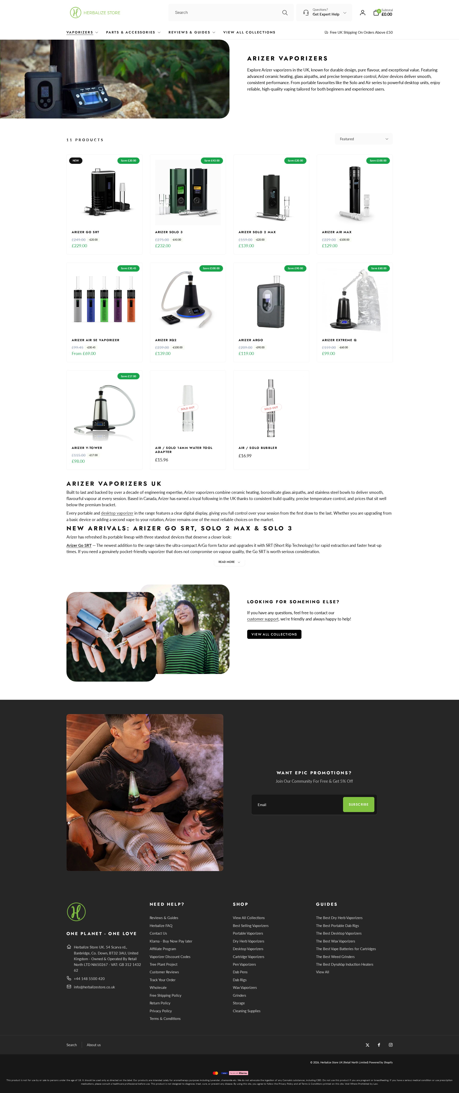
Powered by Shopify (381, 1062)
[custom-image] (76, 920)
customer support (263, 618)
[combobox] (231, 13)
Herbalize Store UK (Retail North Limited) (344, 1062)
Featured (347, 139)
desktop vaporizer (117, 513)
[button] (383, 12)
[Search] (285, 13)
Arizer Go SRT (79, 545)
